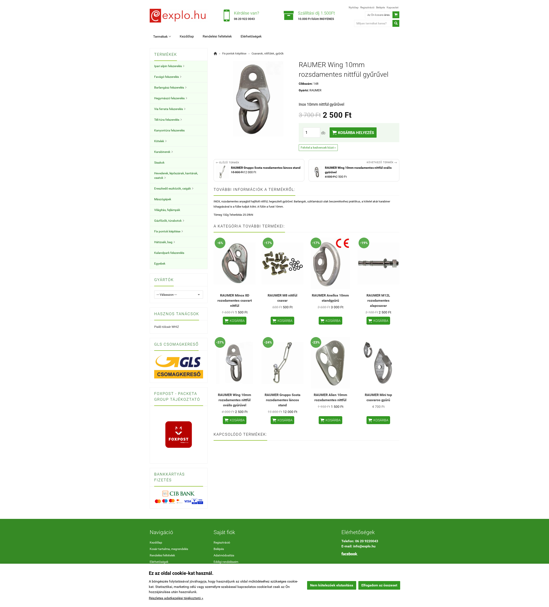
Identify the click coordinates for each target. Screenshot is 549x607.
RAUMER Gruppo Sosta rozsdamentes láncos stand (282, 400)
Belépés (380, 7)
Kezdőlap (187, 36)
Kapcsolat (392, 7)
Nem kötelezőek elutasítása (331, 585)
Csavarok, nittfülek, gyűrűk (268, 53)
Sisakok (159, 162)
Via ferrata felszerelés (169, 109)
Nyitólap (354, 7)
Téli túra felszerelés (168, 119)
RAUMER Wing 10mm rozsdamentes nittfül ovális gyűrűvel (234, 400)
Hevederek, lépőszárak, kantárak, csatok (176, 175)
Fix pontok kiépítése (168, 231)
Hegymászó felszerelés (170, 98)
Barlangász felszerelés (170, 87)
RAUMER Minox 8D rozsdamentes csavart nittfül (234, 300)
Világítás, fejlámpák (167, 210)
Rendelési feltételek (217, 36)
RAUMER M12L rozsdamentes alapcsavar (378, 300)
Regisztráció (367, 7)
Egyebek (159, 263)
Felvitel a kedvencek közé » (318, 147)
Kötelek (160, 141)
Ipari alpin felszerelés (169, 66)
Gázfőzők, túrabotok (169, 220)
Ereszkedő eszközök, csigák (173, 188)
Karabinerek (163, 152)
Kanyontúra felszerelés (169, 130)
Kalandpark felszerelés (169, 253)
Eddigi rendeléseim (226, 561)
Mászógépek (162, 199)
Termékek (162, 37)
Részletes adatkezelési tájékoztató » (176, 598)
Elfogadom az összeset (379, 585)
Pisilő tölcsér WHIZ (166, 326)
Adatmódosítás (224, 555)
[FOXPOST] (178, 434)
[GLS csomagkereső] (178, 366)
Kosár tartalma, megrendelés (169, 549)
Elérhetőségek (251, 36)
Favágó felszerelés (167, 76)
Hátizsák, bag (164, 242)
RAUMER (315, 90)
